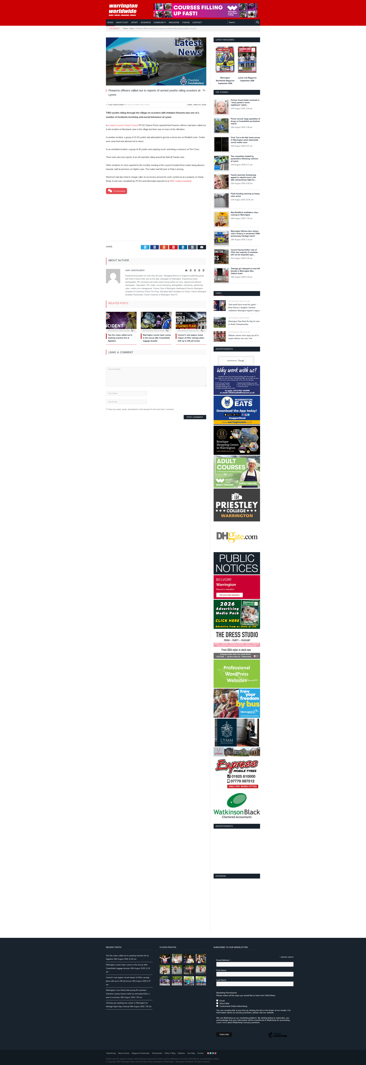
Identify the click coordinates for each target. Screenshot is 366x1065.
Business (146, 22)
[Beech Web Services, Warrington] (237, 687)
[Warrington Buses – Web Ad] (237, 717)
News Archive (123, 1053)
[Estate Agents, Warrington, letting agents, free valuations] (237, 598)
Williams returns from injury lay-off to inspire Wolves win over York (243, 337)
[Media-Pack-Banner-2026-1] (237, 628)
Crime (189, 105)
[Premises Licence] (237, 574)
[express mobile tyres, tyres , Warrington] (237, 792)
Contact (200, 1053)
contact (197, 22)
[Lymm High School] (237, 746)
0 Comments (119, 191)
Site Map (191, 1053)
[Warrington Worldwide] (125, 10)
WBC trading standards (181, 181)
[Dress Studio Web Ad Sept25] (237, 658)
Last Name (221, 980)
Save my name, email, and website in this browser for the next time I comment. (141, 409)
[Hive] (237, 454)
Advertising (111, 1053)
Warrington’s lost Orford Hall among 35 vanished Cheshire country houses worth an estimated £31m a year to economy (128, 993)
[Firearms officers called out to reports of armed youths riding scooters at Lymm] (156, 61)
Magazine (174, 22)
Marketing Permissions (226, 993)
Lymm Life (197, 105)
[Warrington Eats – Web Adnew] (237, 424)
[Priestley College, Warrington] (237, 521)
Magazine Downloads (140, 1053)
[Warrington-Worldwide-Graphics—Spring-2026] (237, 487)
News (110, 22)
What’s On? (122, 22)
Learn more (221, 1022)
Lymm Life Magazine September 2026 (247, 79)
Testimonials (157, 1053)
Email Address (223, 960)
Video (218, 293)
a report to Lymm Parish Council (123, 125)
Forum (186, 22)
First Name (221, 970)
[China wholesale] (237, 551)
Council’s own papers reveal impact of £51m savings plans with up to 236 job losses (191, 338)
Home (125, 29)
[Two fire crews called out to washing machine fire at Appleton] (121, 322)
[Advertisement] (156, 217)
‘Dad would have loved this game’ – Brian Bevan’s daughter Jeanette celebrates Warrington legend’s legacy (244, 308)
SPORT (134, 22)
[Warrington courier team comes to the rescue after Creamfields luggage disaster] (156, 322)
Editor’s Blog (170, 1053)
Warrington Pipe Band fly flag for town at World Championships (244, 322)
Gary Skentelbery (116, 105)
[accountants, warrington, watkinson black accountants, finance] (237, 817)
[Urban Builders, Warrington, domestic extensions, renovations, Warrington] (237, 756)
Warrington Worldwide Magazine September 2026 (225, 80)
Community (160, 22)
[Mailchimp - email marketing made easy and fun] (277, 1037)
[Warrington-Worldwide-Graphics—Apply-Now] (205, 17)
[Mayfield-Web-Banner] (237, 394)
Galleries (181, 1053)
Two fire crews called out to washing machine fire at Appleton (120, 338)
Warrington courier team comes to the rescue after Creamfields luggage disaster (157, 338)
